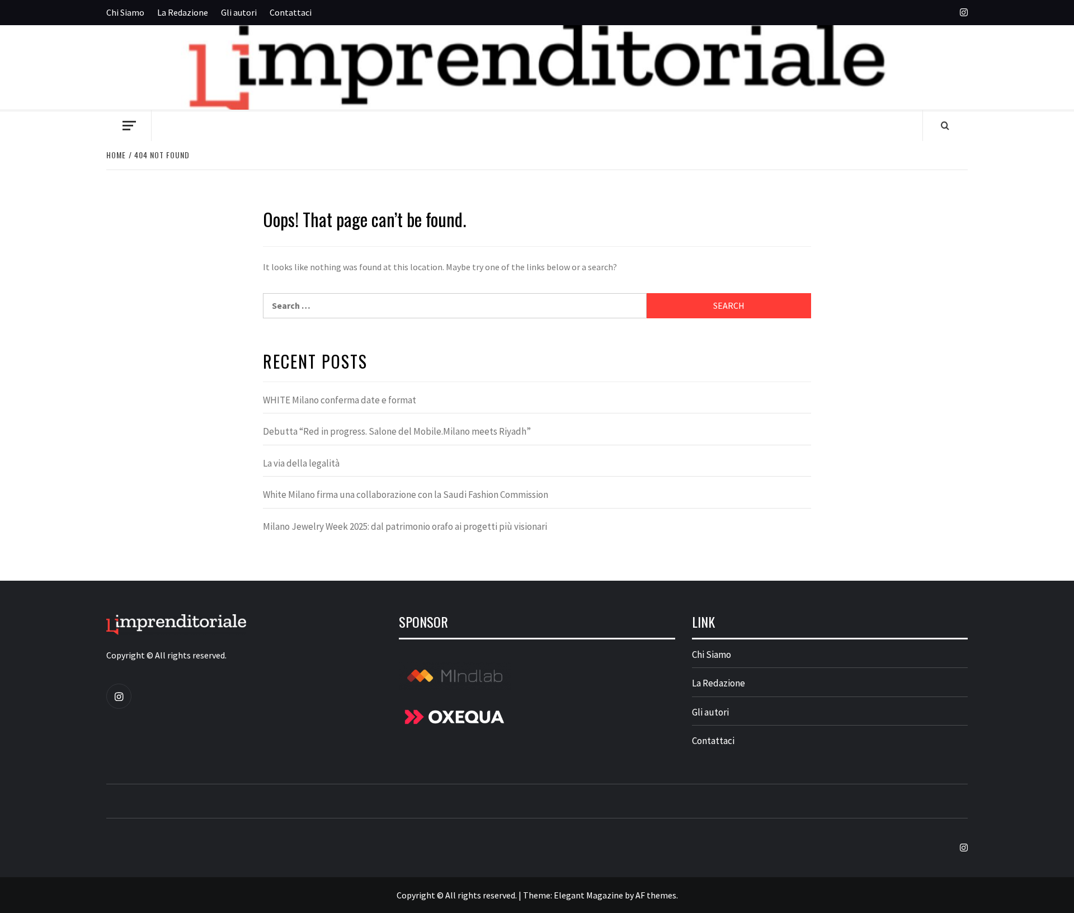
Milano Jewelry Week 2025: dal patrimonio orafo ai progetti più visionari (405, 526)
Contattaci (291, 12)
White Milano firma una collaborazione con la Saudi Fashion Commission (405, 494)
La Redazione (182, 12)
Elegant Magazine (588, 895)
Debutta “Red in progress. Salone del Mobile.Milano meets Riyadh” (397, 431)
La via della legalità (301, 463)
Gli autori (239, 12)
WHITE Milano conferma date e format (339, 400)
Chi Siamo (125, 12)
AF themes (655, 895)
